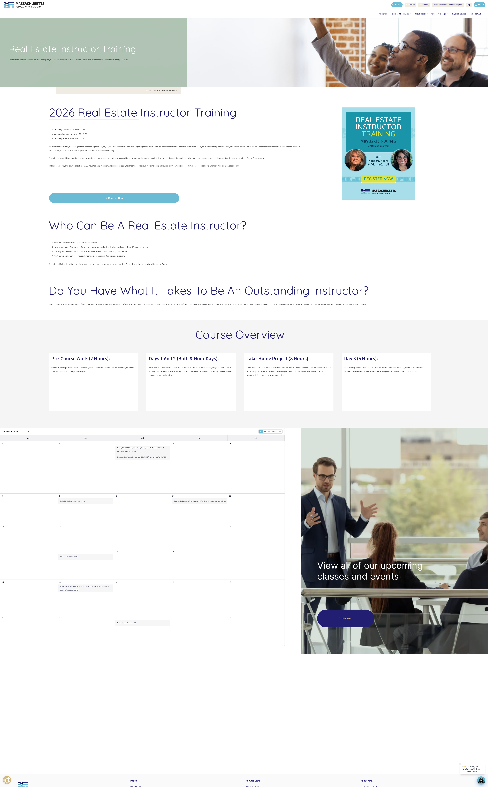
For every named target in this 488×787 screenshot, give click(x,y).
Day (279, 431)
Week (274, 431)
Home (148, 90)
